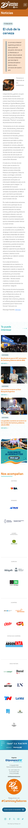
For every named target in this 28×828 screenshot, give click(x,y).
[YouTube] (18, 819)
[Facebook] (9, 819)
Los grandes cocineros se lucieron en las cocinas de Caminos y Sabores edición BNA (13, 423)
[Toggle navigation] (25, 4)
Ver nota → (4, 363)
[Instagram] (5, 819)
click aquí (18, 310)
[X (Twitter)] (14, 819)
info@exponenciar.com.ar (14, 776)
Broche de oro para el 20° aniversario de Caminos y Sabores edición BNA (13, 359)
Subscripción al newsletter (12, 810)
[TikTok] (22, 819)
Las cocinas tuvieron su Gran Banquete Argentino (11, 391)
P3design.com (17, 823)
